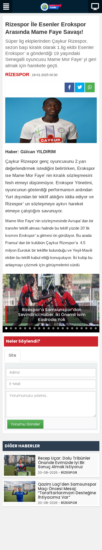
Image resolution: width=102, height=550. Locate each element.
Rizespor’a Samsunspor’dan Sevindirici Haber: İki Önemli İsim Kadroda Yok (52, 315)
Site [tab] (12, 355)
